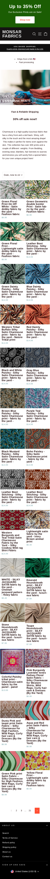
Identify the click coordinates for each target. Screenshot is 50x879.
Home (5, 96)
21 (30, 810)
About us (6, 852)
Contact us (7, 856)
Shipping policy (9, 847)
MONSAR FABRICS (12, 33)
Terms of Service (10, 838)
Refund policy (8, 843)
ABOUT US (8, 825)
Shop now (25, 20)
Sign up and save (14, 865)
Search (5, 833)
